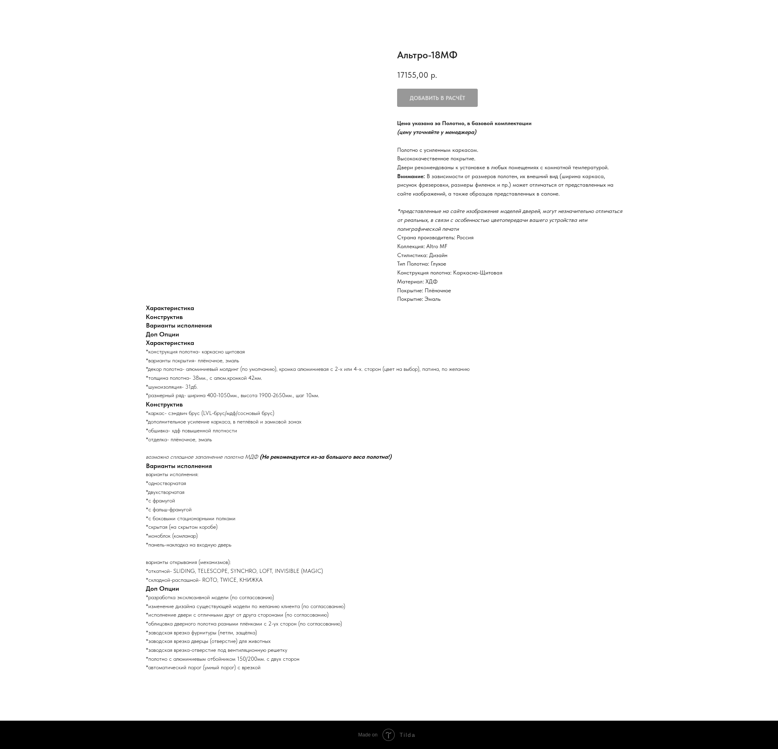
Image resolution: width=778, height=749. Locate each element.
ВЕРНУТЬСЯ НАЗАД (40, 12)
